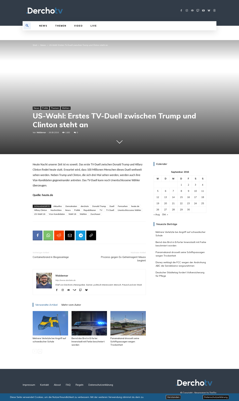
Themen (55, 108)
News (43, 45)
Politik (45, 108)
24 (195, 203)
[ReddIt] (59, 235)
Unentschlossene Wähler (129, 210)
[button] (27, 25)
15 (181, 197)
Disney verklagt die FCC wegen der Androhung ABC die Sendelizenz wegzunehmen (181, 264)
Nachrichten (56, 210)
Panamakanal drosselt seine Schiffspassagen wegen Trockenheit (124, 341)
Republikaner (90, 210)
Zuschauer (95, 214)
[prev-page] (35, 351)
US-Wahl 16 (39, 214)
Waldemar (41, 132)
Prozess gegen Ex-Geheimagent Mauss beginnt (123, 258)
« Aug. (157, 214)
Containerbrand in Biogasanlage (51, 257)
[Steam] (76, 290)
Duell (112, 206)
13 (165, 197)
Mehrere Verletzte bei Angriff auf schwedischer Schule (181, 234)
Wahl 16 (72, 214)
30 (188, 209)
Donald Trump (99, 206)
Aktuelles (57, 206)
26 (157, 209)
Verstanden (173, 397)
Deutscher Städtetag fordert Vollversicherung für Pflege (180, 274)
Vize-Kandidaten (57, 214)
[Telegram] (80, 235)
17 (195, 197)
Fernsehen (123, 206)
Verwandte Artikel (46, 304)
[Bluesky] (209, 11)
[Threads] (214, 11)
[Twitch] (198, 11)
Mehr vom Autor (71, 304)
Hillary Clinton (40, 210)
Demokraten (71, 206)
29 (181, 209)
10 (195, 191)
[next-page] (40, 351)
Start (35, 45)
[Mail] (192, 11)
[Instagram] (187, 11)
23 (188, 203)
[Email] (70, 235)
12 (157, 197)
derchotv (85, 206)
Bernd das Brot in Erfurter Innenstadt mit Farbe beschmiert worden (88, 341)
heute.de (135, 206)
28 (173, 209)
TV (101, 210)
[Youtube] (203, 11)
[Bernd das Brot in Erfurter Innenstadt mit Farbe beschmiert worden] (89, 323)
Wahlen (66, 108)
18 (202, 197)
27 (165, 209)
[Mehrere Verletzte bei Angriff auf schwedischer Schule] (50, 323)
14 (173, 197)
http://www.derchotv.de (65, 280)
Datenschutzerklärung (216, 397)
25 (202, 203)
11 (202, 191)
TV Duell (110, 210)
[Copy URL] (91, 235)
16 (188, 197)
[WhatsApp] (48, 235)
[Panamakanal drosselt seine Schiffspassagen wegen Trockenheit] (128, 323)
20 (165, 203)
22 (181, 203)
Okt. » (165, 214)
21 (173, 203)
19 (157, 203)
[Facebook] (181, 11)
